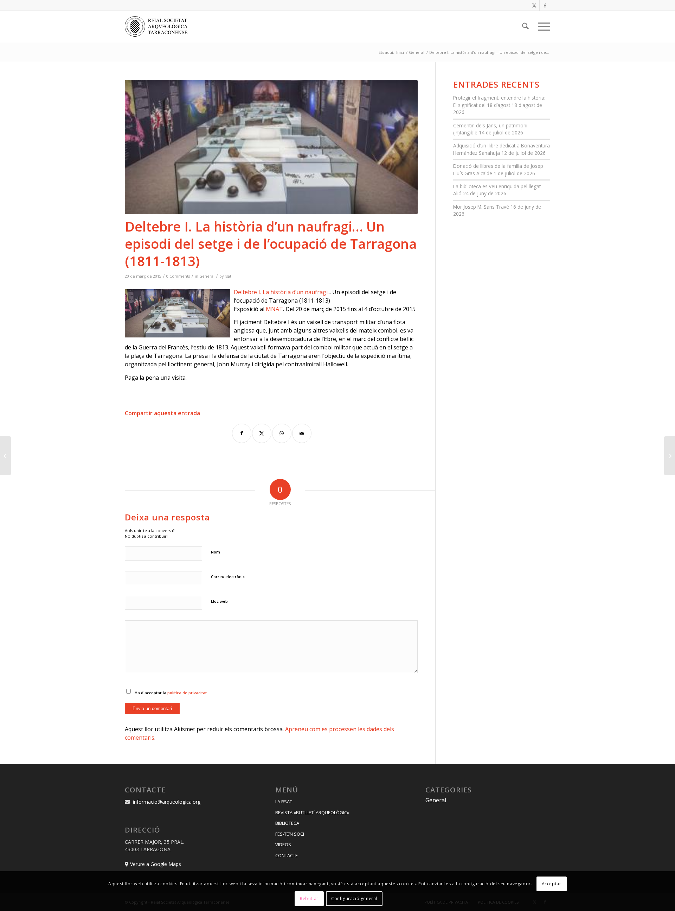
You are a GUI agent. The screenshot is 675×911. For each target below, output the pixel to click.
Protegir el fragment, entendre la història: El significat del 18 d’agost (499, 101)
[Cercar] (525, 26)
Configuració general (354, 898)
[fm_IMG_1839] (271, 147)
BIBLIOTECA (287, 823)
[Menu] (541, 26)
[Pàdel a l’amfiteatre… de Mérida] (5, 455)
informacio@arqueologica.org (166, 801)
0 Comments (178, 276)
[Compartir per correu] (301, 433)
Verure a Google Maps (155, 864)
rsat (228, 276)
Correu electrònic (228, 576)
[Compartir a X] (261, 433)
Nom (215, 552)
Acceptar (551, 883)
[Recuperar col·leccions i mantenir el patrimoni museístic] (669, 455)
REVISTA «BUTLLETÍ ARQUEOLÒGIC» (312, 812)
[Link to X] (534, 5)
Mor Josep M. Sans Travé (481, 206)
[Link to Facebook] (545, 5)
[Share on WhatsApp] (281, 433)
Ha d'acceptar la (171, 692)
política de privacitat (187, 692)
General (206, 276)
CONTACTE (286, 855)
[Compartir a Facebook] (241, 433)
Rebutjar (309, 898)
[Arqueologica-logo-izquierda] (158, 26)
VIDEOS (283, 844)
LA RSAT (283, 801)
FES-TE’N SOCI (289, 834)
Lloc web (219, 601)
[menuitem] (525, 26)
